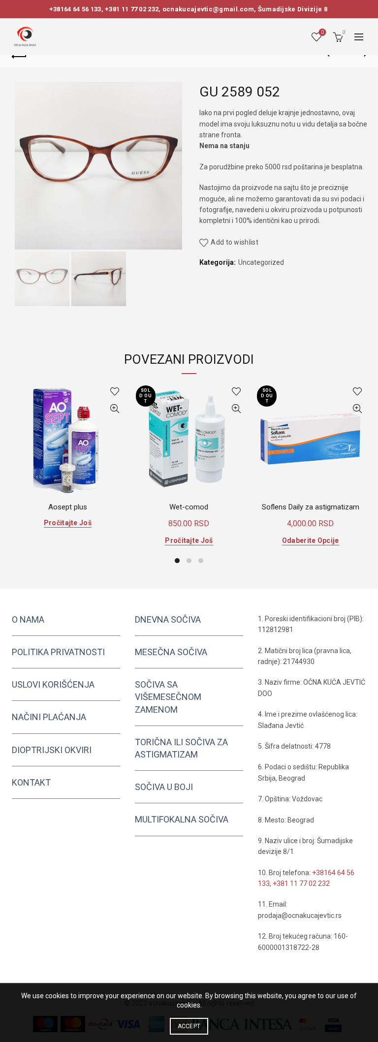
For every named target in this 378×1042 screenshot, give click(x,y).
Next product (358, 55)
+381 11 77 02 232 (131, 9)
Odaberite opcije (310, 540)
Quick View (115, 408)
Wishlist (322, 32)
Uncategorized (261, 262)
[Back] (19, 55)
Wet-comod (188, 507)
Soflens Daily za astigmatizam (310, 507)
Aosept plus (67, 507)
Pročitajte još (68, 523)
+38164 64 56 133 (75, 9)
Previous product (334, 55)
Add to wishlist (234, 242)
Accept (189, 1026)
